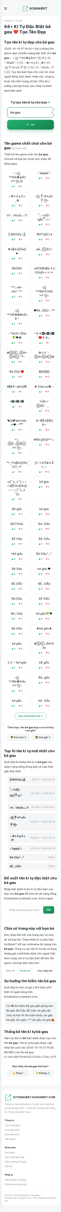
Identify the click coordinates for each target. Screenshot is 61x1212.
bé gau (44, 482)
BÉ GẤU (16, 584)
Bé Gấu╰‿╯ (44, 554)
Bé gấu (17, 509)
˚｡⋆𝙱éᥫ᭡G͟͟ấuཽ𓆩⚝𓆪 (44, 217)
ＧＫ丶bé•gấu (17, 662)
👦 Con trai (18, 737)
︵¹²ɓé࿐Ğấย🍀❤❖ (17, 335)
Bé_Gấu (17, 613)
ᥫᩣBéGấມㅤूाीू (16, 234)
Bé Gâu (17, 569)
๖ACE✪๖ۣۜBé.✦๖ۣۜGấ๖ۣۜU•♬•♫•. (44, 270)
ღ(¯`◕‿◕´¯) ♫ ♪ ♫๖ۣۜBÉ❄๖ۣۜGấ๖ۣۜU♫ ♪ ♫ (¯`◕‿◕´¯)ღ (17, 488)
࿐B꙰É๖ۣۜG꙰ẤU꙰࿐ (44, 422)
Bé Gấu (17, 628)
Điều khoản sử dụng (15, 1179)
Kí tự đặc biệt (12, 1129)
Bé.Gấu (17, 598)
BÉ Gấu (17, 539)
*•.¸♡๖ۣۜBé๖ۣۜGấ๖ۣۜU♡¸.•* (16, 465)
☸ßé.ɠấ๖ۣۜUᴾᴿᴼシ (44, 439)
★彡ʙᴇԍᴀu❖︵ (44, 386)
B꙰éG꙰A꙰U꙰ (44, 371)
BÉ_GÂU (44, 584)
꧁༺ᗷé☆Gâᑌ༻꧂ (44, 291)
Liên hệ (8, 1166)
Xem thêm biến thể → (30, 716)
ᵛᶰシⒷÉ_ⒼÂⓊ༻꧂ (17, 444)
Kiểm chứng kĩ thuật (15, 1161)
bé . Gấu (44, 700)
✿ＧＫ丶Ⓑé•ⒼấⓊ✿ (44, 355)
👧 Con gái (42, 737)
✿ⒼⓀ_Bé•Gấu (44, 645)
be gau (44, 509)
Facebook (25, 970)
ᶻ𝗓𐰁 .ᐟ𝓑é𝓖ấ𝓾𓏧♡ (16, 215)
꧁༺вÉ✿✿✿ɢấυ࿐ (16, 314)
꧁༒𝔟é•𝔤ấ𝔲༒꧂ (44, 198)
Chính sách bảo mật (16, 1184)
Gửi (49, 909)
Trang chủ (9, 20)
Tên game (10, 1139)
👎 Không (43, 1073)
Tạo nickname (12, 1125)
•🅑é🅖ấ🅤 (17, 401)
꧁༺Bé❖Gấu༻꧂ (17, 681)
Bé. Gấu (44, 539)
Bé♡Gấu (17, 524)
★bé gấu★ (44, 628)
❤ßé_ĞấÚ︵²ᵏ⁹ (44, 310)
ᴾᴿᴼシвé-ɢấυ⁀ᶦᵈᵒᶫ (17, 289)
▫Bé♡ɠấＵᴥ (44, 234)
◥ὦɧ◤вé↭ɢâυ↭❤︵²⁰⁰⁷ (17, 422)
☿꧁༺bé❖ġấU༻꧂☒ (17, 177)
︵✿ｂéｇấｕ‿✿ (17, 198)
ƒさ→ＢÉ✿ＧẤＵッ (44, 465)
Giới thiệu (10, 1152)
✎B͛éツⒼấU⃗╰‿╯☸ (44, 403)
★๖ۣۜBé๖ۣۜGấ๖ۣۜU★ (17, 251)
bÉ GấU (44, 598)
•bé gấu (16, 554)
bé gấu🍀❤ (44, 613)
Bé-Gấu (44, 524)
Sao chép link (45, 970)
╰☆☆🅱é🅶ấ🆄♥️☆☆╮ (44, 335)
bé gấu (17, 643)
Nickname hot (12, 1134)
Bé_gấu (44, 677)
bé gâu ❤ (44, 569)
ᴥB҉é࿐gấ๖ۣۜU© (17, 386)
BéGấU (17, 268)
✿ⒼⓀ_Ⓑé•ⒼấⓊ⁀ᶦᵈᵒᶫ (17, 355)
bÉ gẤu (44, 662)
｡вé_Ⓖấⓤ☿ (44, 249)
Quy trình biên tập (14, 1157)
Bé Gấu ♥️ (17, 371)
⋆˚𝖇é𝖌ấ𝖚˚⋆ (44, 173)
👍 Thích (18, 1073)
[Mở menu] (5, 8)
